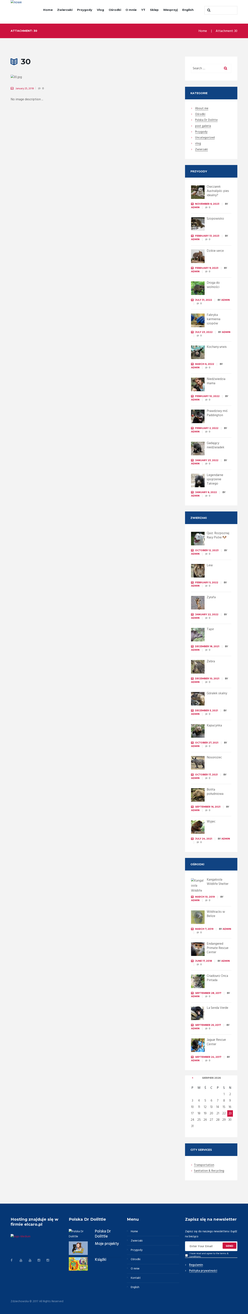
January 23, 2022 (206, 460)
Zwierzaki (64, 10)
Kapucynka (214, 725)
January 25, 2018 (25, 88)
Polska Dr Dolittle (103, 1234)
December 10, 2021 (207, 678)
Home (48, 10)
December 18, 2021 (207, 646)
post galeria (203, 126)
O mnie (131, 10)
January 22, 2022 (206, 614)
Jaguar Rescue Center (216, 1042)
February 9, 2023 (206, 267)
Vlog (100, 10)
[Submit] (230, 1246)
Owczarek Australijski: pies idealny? (218, 191)
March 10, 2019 (205, 896)
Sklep (154, 10)
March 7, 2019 (204, 928)
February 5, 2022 (206, 582)
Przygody (84, 10)
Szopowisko (215, 218)
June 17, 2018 (203, 960)
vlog (198, 143)
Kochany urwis (217, 347)
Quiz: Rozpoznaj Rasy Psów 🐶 (218, 535)
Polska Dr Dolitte (206, 120)
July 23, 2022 (204, 332)
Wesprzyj (170, 10)
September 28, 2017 (208, 993)
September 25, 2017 (208, 1025)
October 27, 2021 (206, 742)
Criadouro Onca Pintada (217, 978)
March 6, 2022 (204, 364)
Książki (100, 1260)
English (188, 10)
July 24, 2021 (203, 838)
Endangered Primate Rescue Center (217, 948)
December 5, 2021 (206, 710)
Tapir (210, 629)
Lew (210, 565)
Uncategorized (205, 137)
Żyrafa (211, 597)
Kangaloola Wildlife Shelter (217, 882)
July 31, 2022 (203, 299)
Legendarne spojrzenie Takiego (215, 479)
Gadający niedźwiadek (215, 445)
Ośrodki (115, 10)
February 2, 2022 (206, 428)
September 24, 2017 (208, 1056)
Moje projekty (107, 1244)
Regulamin (196, 1265)
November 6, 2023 (207, 203)
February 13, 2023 (207, 235)
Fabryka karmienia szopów (213, 319)
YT (143, 10)
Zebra (211, 661)
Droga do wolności (213, 285)
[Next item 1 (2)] (122, 77)
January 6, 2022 (206, 492)
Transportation (204, 1165)
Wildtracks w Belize (216, 914)
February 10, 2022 (207, 396)
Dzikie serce (215, 251)
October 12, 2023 (207, 550)
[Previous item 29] (48, 77)
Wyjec (211, 821)
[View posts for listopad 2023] (192, 1077)
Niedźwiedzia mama (216, 381)
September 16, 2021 (207, 806)
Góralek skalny (217, 693)
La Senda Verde (217, 1008)
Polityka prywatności (203, 1271)
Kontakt (136, 1278)
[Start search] (208, 10)
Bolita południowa (215, 792)
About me (201, 108)
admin (195, 207)
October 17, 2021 (206, 774)
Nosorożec (214, 757)
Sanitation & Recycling (209, 1171)
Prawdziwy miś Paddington (217, 413)
